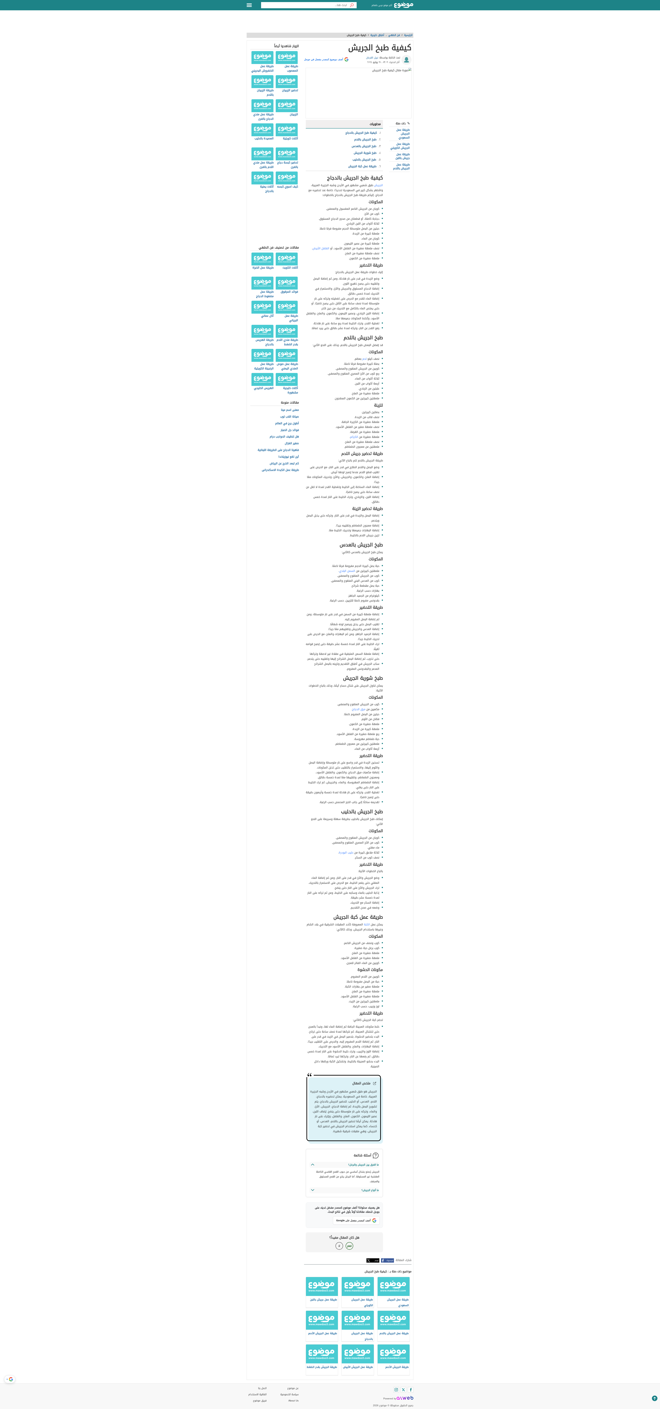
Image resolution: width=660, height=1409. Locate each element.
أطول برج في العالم (287, 423)
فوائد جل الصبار (290, 430)
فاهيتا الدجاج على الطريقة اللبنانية (278, 450)
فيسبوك (389, 1260)
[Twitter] (403, 1389)
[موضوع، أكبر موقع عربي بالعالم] (403, 5)
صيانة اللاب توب (289, 416)
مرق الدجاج (358, 709)
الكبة (367, 924)
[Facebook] (410, 1389)
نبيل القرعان (372, 57)
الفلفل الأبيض (320, 248)
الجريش (378, 185)
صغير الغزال (292, 443)
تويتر (376, 1260)
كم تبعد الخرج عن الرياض (284, 463)
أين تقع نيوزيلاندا (288, 456)
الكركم (354, 437)
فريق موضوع (260, 1400)
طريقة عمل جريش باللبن (402, 156)
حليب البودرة (346, 852)
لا (339, 1245)
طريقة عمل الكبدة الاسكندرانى (280, 470)
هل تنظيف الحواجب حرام (284, 436)
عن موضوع (293, 1388)
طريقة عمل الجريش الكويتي (400, 145)
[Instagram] (396, 1389)
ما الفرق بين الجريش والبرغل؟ (363, 1164)
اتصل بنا (262, 1388)
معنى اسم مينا (290, 410)
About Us (293, 1400)
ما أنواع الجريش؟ (370, 1190)
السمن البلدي (347, 571)
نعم (349, 1245)
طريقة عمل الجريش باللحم (401, 166)
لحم (364, 358)
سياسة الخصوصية (289, 1394)
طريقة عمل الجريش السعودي (403, 133)
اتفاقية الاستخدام (257, 1394)
